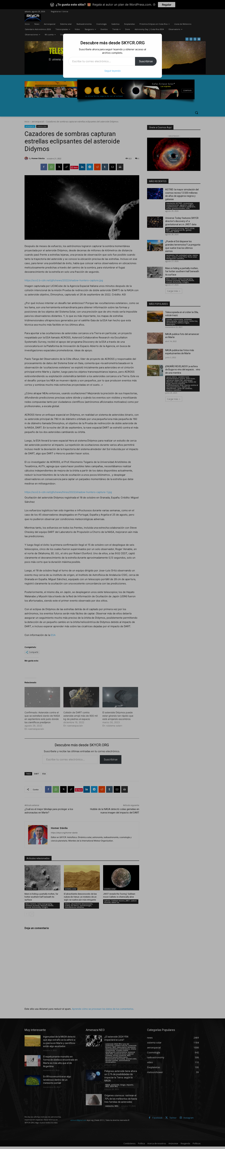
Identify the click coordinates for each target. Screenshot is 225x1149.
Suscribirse (146, 61)
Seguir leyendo (112, 70)
